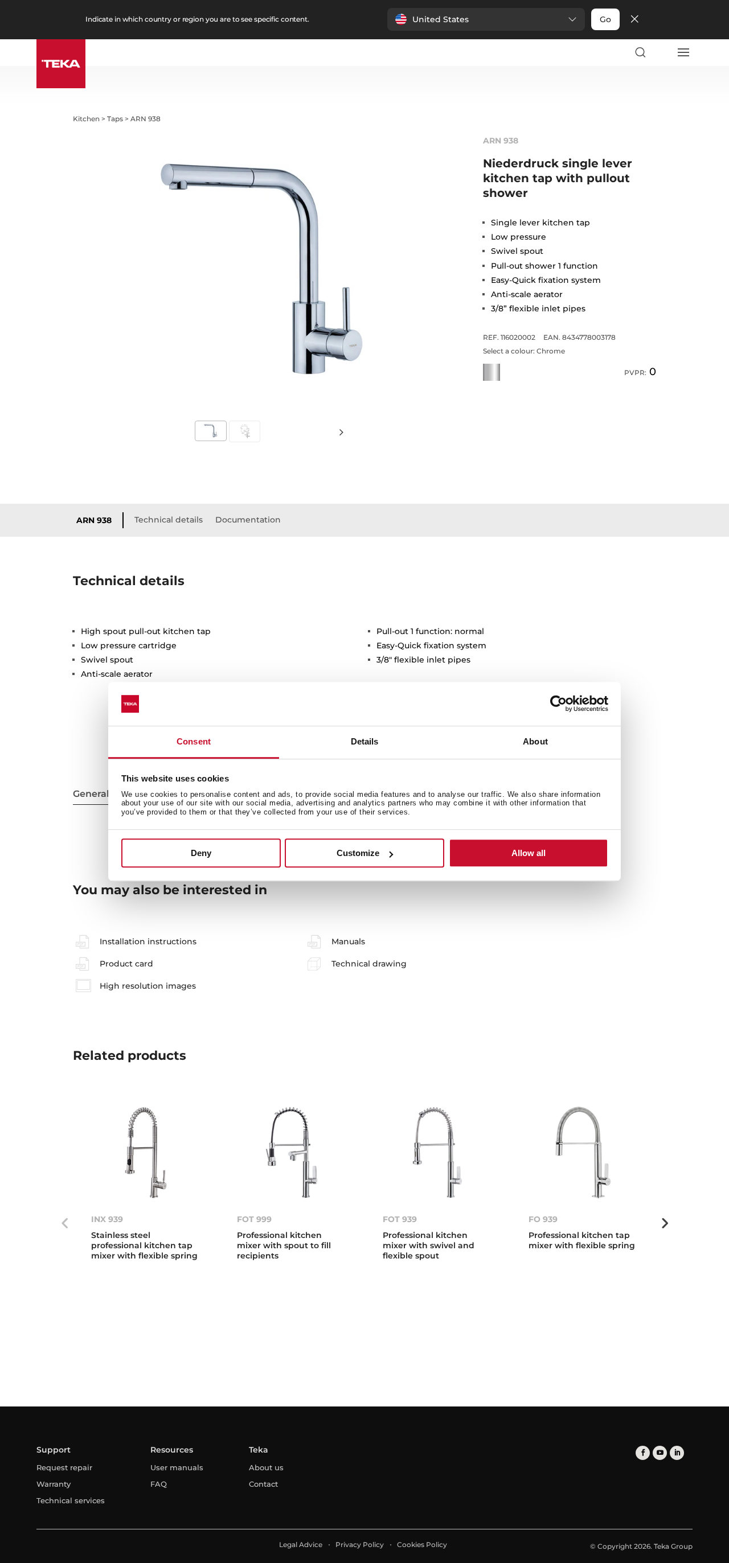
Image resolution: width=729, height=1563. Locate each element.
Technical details (168, 520)
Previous (64, 1223)
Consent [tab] (194, 741)
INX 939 (107, 1219)
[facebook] (643, 1453)
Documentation (248, 520)
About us (266, 1467)
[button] (486, 19)
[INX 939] (145, 1152)
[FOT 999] (291, 1152)
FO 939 (543, 1219)
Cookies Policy (422, 1544)
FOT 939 (400, 1219)
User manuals (176, 1467)
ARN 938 (94, 520)
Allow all (528, 853)
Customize (358, 853)
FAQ (158, 1483)
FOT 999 (254, 1219)
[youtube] (660, 1453)
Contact (263, 1483)
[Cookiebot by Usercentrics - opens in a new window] (558, 704)
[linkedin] (677, 1453)
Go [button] (605, 19)
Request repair (64, 1467)
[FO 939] (583, 1152)
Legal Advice (300, 1544)
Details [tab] (365, 741)
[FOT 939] (437, 1152)
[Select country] (661, 52)
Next (341, 432)
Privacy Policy (359, 1544)
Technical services (70, 1500)
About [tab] (535, 741)
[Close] (634, 20)
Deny (201, 853)
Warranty (53, 1483)
